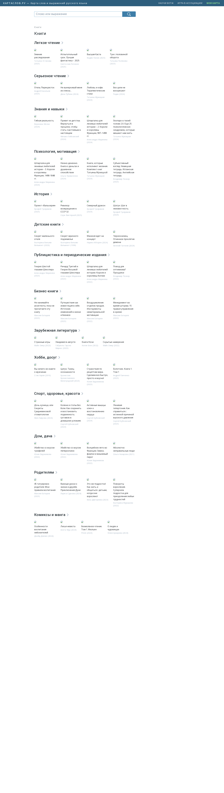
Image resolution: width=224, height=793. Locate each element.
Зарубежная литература (56, 330)
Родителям (44, 472)
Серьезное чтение (50, 76)
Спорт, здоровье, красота (57, 393)
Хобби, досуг (46, 357)
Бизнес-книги (46, 291)
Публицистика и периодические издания (70, 255)
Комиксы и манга (50, 515)
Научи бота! (165, 3)
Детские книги (47, 224)
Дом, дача (43, 436)
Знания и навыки (49, 109)
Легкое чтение (47, 43)
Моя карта (213, 3)
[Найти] (129, 14)
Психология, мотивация (56, 151)
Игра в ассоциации (190, 3)
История (42, 194)
